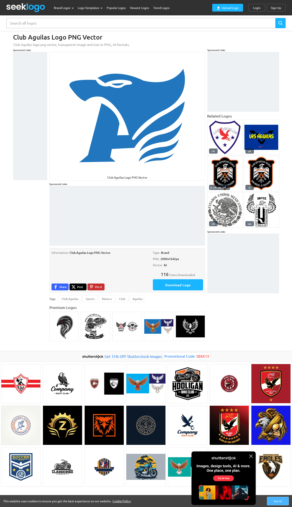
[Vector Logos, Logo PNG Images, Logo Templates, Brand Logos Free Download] (25, 7)
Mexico (107, 299)
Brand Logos (62, 8)
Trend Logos (161, 8)
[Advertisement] (30, 116)
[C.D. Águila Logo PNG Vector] (225, 173)
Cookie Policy (121, 501)
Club (122, 299)
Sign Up (276, 8)
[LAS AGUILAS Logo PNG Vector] (261, 137)
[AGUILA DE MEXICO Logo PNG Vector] (225, 210)
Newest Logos (139, 8)
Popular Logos (116, 8)
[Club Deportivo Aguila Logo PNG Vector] (261, 173)
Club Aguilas (70, 299)
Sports (90, 299)
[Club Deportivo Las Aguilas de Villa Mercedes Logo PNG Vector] (225, 137)
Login (257, 8)
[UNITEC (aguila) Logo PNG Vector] (261, 210)
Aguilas (138, 299)
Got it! (278, 501)
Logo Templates (89, 8)
